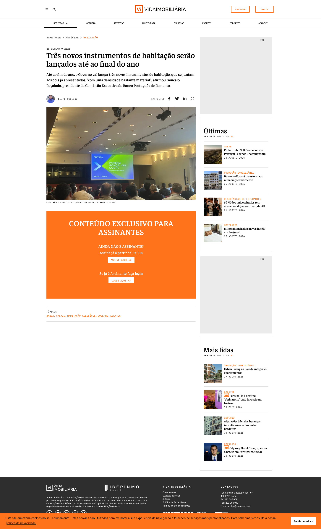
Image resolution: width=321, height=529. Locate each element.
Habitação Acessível (81, 315)
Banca (50, 315)
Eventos (206, 23)
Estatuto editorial (171, 495)
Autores (166, 499)
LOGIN (264, 9)
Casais (60, 315)
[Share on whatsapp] (193, 99)
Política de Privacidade (174, 502)
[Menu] (46, 9)
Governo (103, 315)
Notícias (72, 37)
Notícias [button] (59, 23)
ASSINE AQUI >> (121, 260)
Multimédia (148, 23)
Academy (263, 23)
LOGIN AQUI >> (121, 280)
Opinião (90, 23)
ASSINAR (240, 9)
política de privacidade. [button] (21, 523)
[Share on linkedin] (185, 99)
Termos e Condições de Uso (176, 505)
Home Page (53, 37)
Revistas (119, 23)
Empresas (179, 23)
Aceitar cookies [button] (303, 521)
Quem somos (169, 492)
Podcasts (235, 23)
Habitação (90, 37)
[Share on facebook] (169, 99)
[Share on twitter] (177, 99)
